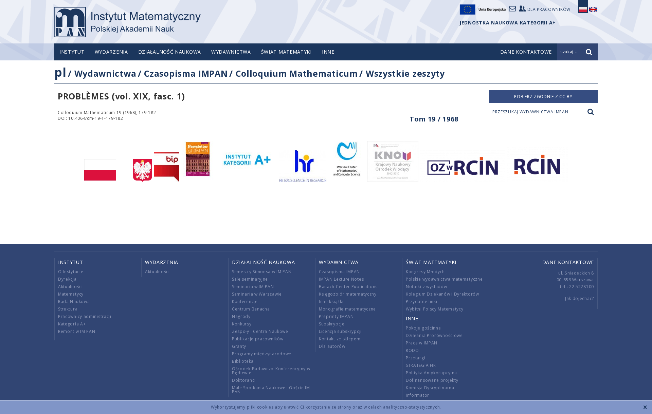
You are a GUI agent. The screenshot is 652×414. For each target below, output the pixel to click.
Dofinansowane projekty (432, 380)
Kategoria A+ (72, 324)
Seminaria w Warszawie (257, 294)
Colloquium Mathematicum (297, 73)
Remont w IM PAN (76, 331)
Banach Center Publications (348, 286)
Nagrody (241, 316)
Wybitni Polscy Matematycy (435, 309)
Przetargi (415, 358)
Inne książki (331, 301)
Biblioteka (243, 361)
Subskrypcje (332, 324)
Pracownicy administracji (84, 316)
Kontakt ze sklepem (340, 339)
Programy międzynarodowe (261, 354)
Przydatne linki (421, 301)
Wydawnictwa (231, 52)
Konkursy (242, 324)
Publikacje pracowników (257, 339)
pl (60, 72)
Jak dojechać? (579, 298)
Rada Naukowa (74, 301)
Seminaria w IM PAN (253, 286)
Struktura (67, 309)
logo (127, 22)
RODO (412, 350)
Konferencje (245, 301)
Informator (417, 395)
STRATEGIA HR (421, 365)
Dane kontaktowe (568, 262)
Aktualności (70, 286)
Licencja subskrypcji (340, 331)
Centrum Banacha (251, 309)
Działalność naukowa (169, 52)
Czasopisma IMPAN (186, 73)
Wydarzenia (111, 52)
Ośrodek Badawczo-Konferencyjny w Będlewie (271, 371)
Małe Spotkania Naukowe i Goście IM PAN (271, 390)
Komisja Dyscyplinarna (430, 388)
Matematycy (71, 294)
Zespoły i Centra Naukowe (260, 331)
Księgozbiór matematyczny (348, 294)
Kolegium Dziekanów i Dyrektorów (442, 294)
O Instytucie (70, 272)
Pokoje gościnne (423, 328)
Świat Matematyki (286, 52)
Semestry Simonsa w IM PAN (262, 272)
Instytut (72, 52)
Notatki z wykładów (426, 286)
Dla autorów (332, 346)
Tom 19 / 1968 (434, 119)
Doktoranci (244, 380)
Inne (328, 52)
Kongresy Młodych (425, 272)
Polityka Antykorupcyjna (431, 373)
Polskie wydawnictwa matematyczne (444, 279)
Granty (239, 346)
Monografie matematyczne (347, 309)
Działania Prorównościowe (434, 335)
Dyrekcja (67, 279)
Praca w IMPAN (421, 343)
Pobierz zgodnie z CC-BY (543, 96)
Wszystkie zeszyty (405, 73)
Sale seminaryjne (250, 279)
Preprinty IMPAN (336, 316)
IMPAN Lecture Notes (341, 279)
